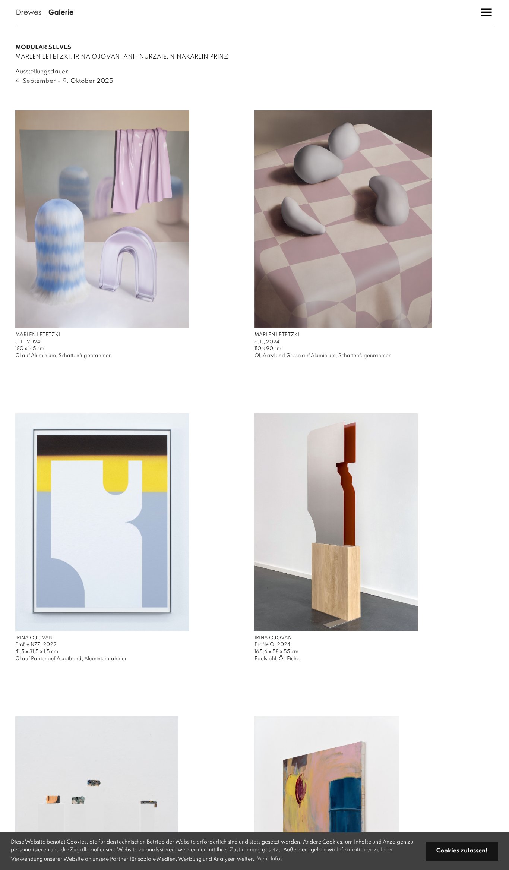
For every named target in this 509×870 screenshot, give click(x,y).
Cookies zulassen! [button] (462, 851)
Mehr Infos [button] (269, 858)
